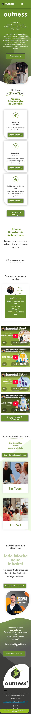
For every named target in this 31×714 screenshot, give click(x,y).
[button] (22, 4)
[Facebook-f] (13, 706)
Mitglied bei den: (15, 698)
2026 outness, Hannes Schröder (15, 695)
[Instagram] (15, 706)
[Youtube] (17, 706)
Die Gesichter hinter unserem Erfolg (15, 445)
